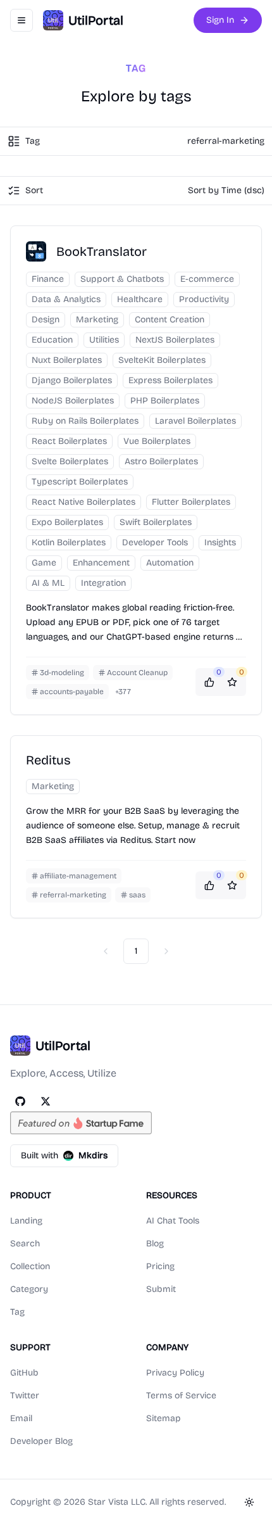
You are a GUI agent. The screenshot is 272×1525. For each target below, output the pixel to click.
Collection (30, 1266)
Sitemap (163, 1418)
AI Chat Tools (172, 1220)
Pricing (160, 1266)
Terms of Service (181, 1395)
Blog (155, 1243)
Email (21, 1418)
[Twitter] (45, 1101)
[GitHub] (20, 1101)
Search (25, 1243)
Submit (161, 1289)
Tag (17, 1312)
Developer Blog (41, 1441)
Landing (26, 1220)
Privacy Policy (175, 1372)
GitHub (24, 1372)
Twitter (24, 1395)
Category (29, 1289)
